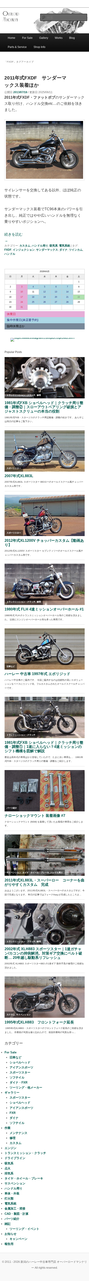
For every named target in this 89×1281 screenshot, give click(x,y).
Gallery (43, 37)
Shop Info (39, 47)
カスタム (24, 245)
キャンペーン (18, 1239)
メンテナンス (18, 1133)
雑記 (7, 1224)
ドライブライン (15, 1158)
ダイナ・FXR (18, 1082)
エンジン (10, 1148)
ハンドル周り (40, 245)
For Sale (27, 37)
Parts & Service (17, 47)
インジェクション (24, 249)
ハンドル (9, 253)
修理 (13, 1138)
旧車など (15, 1057)
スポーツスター (20, 1072)
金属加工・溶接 (15, 1208)
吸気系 (54, 245)
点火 (7, 1168)
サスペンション (15, 1183)
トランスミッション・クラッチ (25, 1153)
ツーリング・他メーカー (26, 1087)
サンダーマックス (47, 249)
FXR (13, 1113)
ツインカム (76, 249)
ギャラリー (12, 1092)
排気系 (9, 1173)
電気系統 (64, 245)
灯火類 (9, 1198)
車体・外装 (12, 1193)
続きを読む (13, 237)
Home (11, 37)
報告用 (9, 1244)
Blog (72, 37)
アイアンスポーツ (21, 1067)
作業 (7, 1128)
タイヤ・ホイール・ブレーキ (24, 1178)
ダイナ (63, 249)
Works (59, 37)
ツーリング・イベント (24, 1229)
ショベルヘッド (20, 1062)
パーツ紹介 (12, 1219)
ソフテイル (17, 1077)
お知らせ (10, 1234)
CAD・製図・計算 (17, 1213)
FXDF (7, 249)
